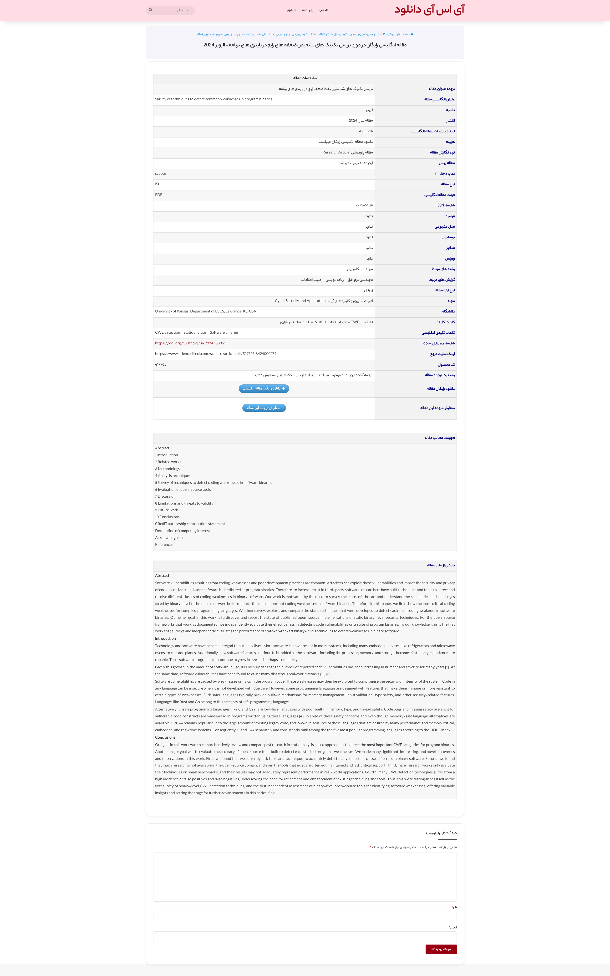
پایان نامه (307, 10)
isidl (325, 10)
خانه (408, 34)
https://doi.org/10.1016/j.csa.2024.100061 (190, 344)
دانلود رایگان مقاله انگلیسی (261, 388)
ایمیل (453, 927)
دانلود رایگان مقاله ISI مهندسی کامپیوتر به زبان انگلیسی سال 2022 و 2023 (360, 34)
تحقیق (291, 10)
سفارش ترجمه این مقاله (263, 407)
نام (454, 907)
